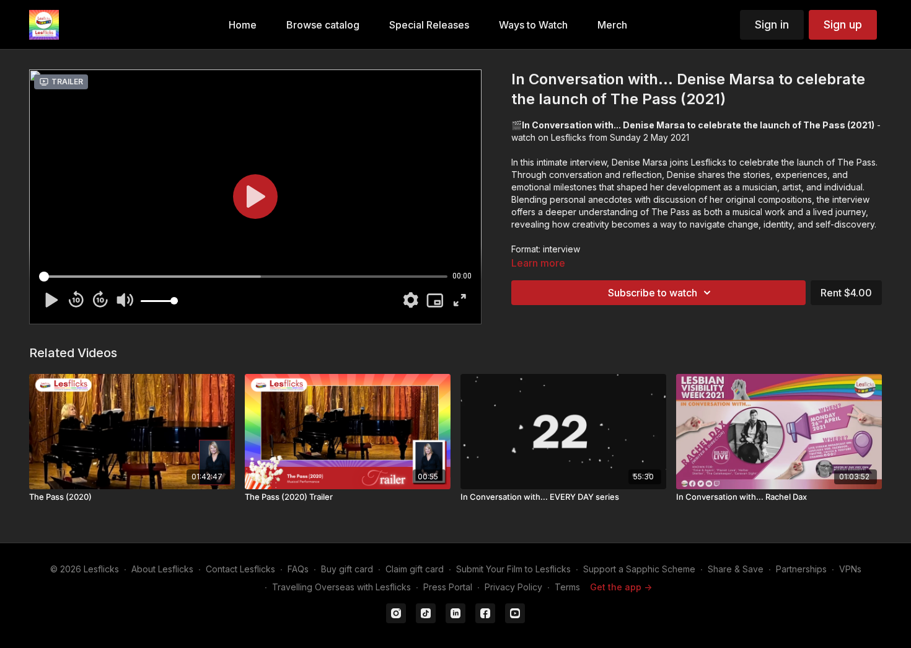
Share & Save (736, 569)
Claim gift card (414, 569)
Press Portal (447, 587)
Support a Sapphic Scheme (639, 569)
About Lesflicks (162, 569)
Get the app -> (621, 587)
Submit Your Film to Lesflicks (513, 569)
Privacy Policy (513, 587)
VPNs (850, 569)
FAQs (298, 569)
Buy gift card (347, 569)
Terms (567, 587)
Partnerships (801, 569)
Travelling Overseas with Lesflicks (341, 587)
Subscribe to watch (652, 292)
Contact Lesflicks (240, 569)
